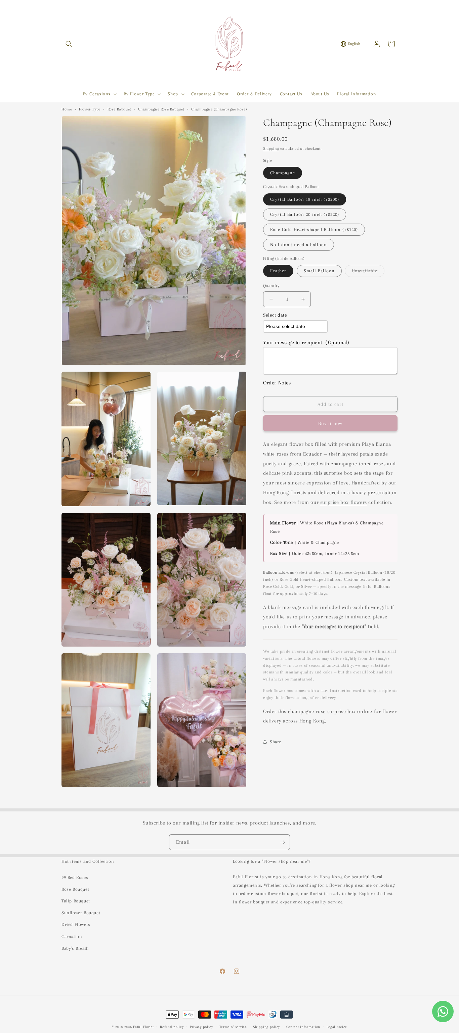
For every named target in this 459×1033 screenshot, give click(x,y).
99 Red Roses (74, 877)
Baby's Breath (75, 948)
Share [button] (275, 741)
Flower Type (89, 109)
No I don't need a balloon (298, 244)
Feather (278, 270)
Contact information (303, 1027)
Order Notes (277, 383)
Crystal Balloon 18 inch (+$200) (304, 199)
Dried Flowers (75, 924)
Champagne (282, 172)
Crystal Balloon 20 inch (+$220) (304, 214)
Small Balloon (319, 270)
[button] (68, 44)
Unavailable (368, 272)
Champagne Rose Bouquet (161, 109)
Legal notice (337, 1027)
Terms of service (233, 1027)
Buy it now (330, 423)
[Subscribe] (282, 842)
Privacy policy (201, 1027)
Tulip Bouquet (75, 900)
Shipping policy (266, 1027)
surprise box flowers (343, 502)
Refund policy (171, 1027)
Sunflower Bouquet (80, 912)
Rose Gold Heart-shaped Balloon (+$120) (314, 229)
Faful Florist (143, 1027)
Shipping (271, 148)
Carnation (71, 936)
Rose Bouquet (119, 109)
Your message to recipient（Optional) (306, 342)
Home (66, 109)
